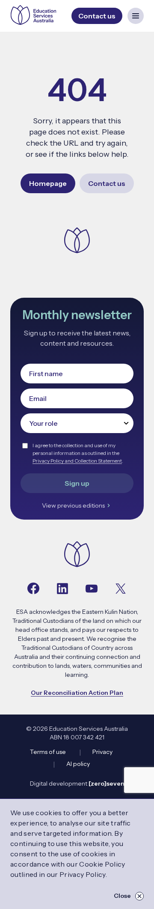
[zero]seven (106, 783)
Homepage (48, 183)
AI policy (78, 764)
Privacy (102, 752)
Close (122, 896)
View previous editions (73, 505)
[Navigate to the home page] (77, 555)
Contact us (106, 183)
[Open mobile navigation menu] (135, 16)
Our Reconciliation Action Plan (77, 693)
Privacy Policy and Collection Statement (77, 460)
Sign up (77, 483)
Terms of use (48, 752)
